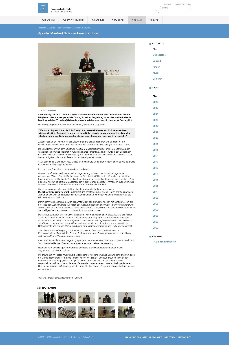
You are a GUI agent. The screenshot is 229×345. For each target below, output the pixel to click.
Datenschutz (184, 337)
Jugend (157, 60)
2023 (155, 120)
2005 (155, 221)
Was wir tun (98, 20)
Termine (154, 20)
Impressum (169, 337)
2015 (155, 167)
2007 (155, 209)
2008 (155, 203)
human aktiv (155, 337)
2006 (155, 215)
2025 (155, 107)
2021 (155, 131)
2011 (155, 191)
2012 (155, 185)
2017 (155, 155)
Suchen (157, 11)
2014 (155, 173)
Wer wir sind (48, 20)
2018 (155, 149)
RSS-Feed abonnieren (164, 241)
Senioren (157, 78)
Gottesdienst (159, 54)
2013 (155, 179)
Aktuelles (137, 20)
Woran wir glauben (73, 20)
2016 (155, 161)
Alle (155, 48)
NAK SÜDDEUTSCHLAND (136, 337)
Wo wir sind (118, 20)
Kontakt (168, 4)
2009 (155, 197)
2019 (155, 144)
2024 (155, 113)
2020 (155, 137)
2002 (155, 227)
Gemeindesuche (183, 4)
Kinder (156, 66)
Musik (156, 72)
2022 (155, 125)
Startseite (42, 28)
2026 (155, 102)
